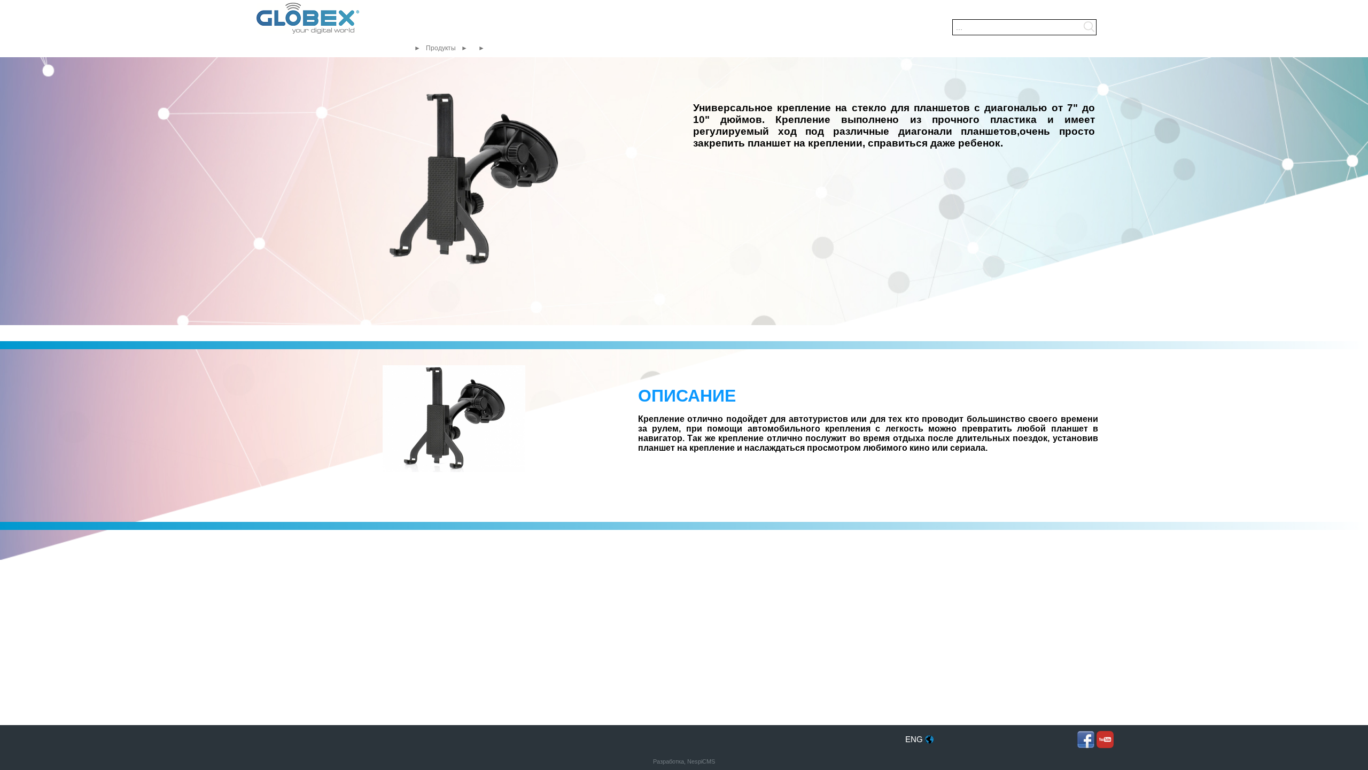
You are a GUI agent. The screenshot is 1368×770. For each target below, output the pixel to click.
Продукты (441, 48)
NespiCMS (701, 761)
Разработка (668, 761)
